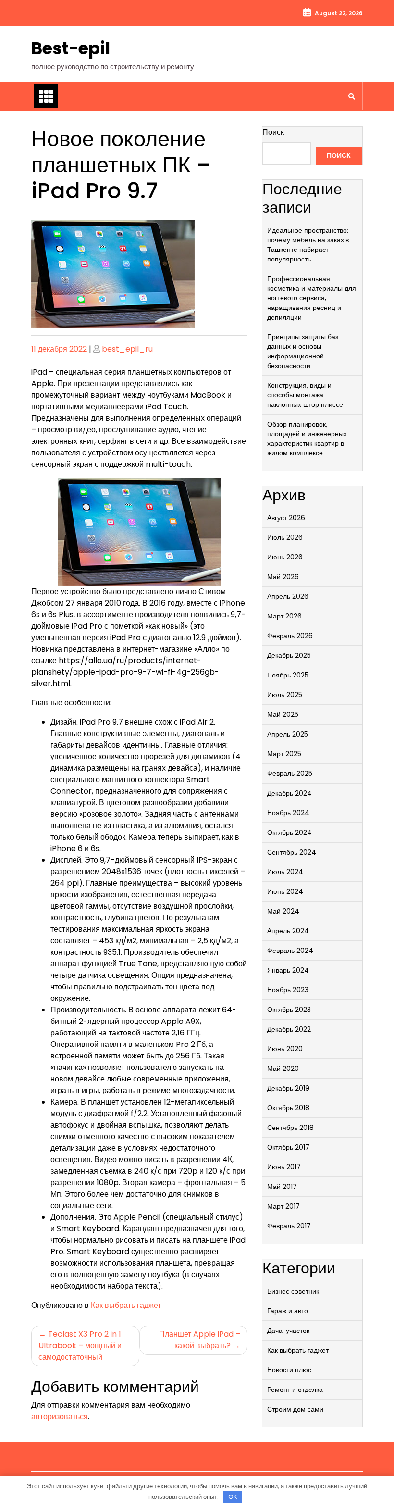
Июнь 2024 (285, 891)
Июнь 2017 (284, 1167)
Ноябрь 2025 (287, 675)
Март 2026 (284, 616)
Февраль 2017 (289, 1226)
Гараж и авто (287, 1311)
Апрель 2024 (288, 931)
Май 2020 (283, 1068)
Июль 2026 (285, 537)
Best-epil (70, 48)
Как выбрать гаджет (126, 1305)
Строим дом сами (295, 1409)
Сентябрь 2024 (291, 852)
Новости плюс (289, 1370)
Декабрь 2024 (289, 793)
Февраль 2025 (289, 773)
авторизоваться (59, 1416)
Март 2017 (283, 1206)
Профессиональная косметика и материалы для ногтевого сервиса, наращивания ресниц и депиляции (311, 298)
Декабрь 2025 (289, 655)
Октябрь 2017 (288, 1147)
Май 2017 (282, 1186)
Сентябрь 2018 (290, 1127)
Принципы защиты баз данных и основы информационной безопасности (302, 351)
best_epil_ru (127, 349)
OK (232, 1496)
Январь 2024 (288, 970)
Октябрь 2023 (289, 1009)
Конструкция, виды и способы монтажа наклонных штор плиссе (305, 394)
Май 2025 (282, 714)
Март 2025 (284, 754)
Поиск (273, 132)
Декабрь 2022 (289, 1029)
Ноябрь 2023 (287, 990)
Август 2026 (286, 518)
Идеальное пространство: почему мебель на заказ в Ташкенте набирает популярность (308, 245)
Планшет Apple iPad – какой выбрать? (199, 1340)
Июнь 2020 (285, 1049)
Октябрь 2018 (288, 1108)
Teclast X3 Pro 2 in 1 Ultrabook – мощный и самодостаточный (80, 1346)
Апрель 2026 (287, 596)
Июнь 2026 (285, 557)
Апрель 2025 (287, 734)
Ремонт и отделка (295, 1389)
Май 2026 (283, 577)
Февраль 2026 (290, 636)
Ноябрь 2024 (288, 813)
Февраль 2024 (290, 950)
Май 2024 (283, 911)
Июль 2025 (284, 695)
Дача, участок (288, 1330)
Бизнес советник (293, 1291)
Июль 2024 (285, 872)
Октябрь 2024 (289, 832)
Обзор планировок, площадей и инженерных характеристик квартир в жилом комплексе (307, 438)
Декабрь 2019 (288, 1088)
